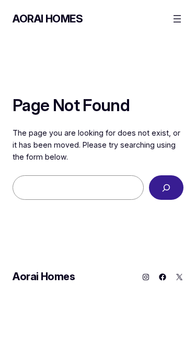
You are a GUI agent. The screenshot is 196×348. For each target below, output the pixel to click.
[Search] (166, 187)
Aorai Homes (48, 19)
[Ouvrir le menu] (177, 19)
